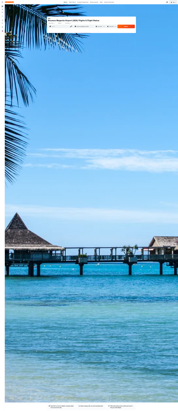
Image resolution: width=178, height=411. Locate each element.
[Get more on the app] (2, 16)
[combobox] (51, 23)
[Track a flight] (2, 23)
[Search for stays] (2, 9)
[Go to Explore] (2, 20)
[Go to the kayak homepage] (9, 2)
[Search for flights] (2, 6)
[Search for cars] (2, 12)
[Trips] (2, 27)
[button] (2, 2)
